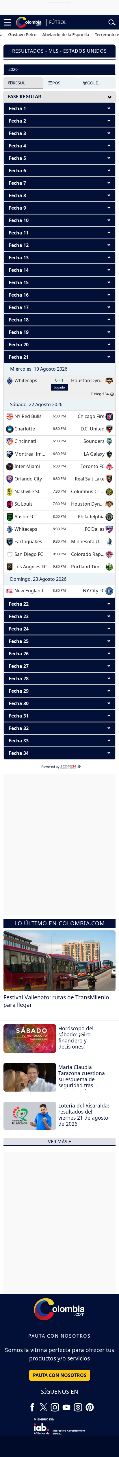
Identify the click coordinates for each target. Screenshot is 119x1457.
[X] (44, 1404)
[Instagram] (55, 1404)
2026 (13, 69)
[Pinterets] (89, 1404)
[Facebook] (32, 1404)
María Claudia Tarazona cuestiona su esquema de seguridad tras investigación (81, 1079)
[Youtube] (66, 1404)
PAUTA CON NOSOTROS (59, 1375)
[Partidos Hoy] (78, 1404)
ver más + (59, 1141)
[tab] (59, 69)
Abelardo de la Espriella (59, 34)
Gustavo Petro (16, 34)
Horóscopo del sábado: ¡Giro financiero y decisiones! (76, 1037)
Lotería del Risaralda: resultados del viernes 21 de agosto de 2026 (83, 1114)
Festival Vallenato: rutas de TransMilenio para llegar (56, 1001)
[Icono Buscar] (112, 22)
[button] (59, 108)
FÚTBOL (57, 22)
